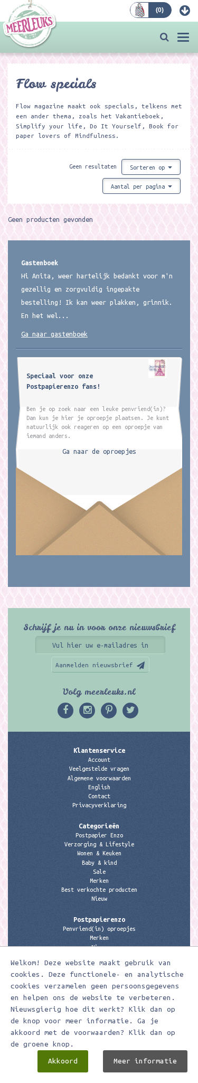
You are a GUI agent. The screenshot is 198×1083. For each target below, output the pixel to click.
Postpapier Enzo (99, 835)
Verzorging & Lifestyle (99, 844)
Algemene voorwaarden (99, 778)
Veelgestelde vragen (99, 768)
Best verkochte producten (99, 889)
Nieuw (99, 898)
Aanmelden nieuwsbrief (94, 664)
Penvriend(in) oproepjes (99, 929)
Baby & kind (99, 863)
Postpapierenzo (99, 919)
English (99, 787)
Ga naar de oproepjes (99, 451)
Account (99, 760)
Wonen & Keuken (99, 853)
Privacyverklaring (99, 805)
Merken (99, 880)
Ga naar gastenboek (54, 334)
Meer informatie (145, 1061)
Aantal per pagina (139, 186)
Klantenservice (99, 750)
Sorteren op (149, 167)
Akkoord (63, 1061)
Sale (99, 872)
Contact (99, 796)
